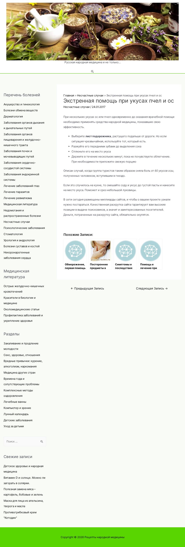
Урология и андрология (19, 240)
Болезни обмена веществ (21, 110)
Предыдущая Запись (87, 288)
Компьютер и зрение (17, 408)
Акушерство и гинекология (22, 104)
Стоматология (13, 234)
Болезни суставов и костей (22, 246)
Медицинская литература (20, 204)
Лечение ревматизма (18, 198)
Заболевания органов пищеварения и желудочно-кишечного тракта (22, 139)
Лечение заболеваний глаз (21, 186)
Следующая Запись (152, 288)
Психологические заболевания (24, 228)
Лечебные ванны (15, 401)
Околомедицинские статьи (21, 309)
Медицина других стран (19, 372)
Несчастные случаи (17, 221)
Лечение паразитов (16, 192)
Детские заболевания (18, 420)
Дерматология (13, 116)
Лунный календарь (16, 414)
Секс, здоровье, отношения (22, 355)
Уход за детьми (14, 426)
